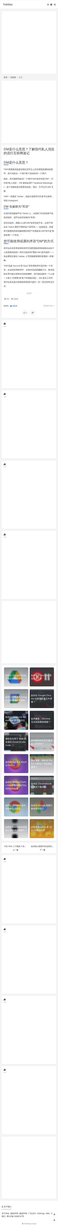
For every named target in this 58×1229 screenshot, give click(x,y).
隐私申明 (14, 1213)
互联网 (15, 299)
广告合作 (32, 1213)
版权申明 (23, 1213)
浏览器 (13, 77)
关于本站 (5, 1213)
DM (7, 299)
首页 (5, 77)
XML (48, 1213)
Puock (34, 1224)
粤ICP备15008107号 (15, 1216)
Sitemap (41, 1213)
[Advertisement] (29, 43)
